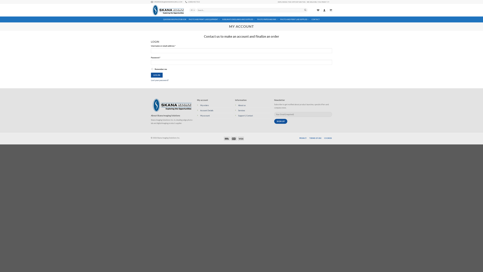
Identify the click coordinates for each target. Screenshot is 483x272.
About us (242, 105)
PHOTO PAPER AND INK (266, 19)
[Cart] (331, 10)
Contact (315, 19)
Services (241, 110)
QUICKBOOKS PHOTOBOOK (174, 19)
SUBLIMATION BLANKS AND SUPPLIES (237, 19)
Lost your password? (160, 80)
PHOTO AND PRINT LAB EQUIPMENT (203, 19)
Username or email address (163, 46)
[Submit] (305, 10)
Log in (156, 75)
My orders (204, 105)
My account (205, 116)
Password (155, 58)
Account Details (206, 110)
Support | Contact (245, 116)
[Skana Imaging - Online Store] (168, 10)
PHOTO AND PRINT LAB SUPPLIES (293, 19)
